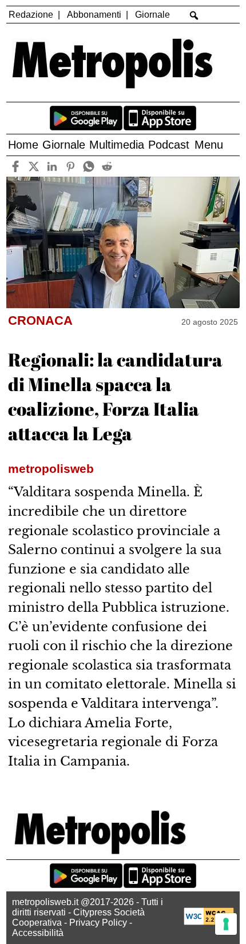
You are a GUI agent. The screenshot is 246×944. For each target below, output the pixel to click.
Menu (209, 144)
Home (23, 144)
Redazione (31, 14)
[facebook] (15, 166)
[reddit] (106, 166)
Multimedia (116, 144)
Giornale (152, 14)
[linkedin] (51, 166)
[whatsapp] (88, 166)
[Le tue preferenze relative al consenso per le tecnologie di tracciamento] (226, 924)
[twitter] (33, 166)
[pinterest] (70, 166)
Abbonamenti (94, 14)
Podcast (168, 144)
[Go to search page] (194, 15)
